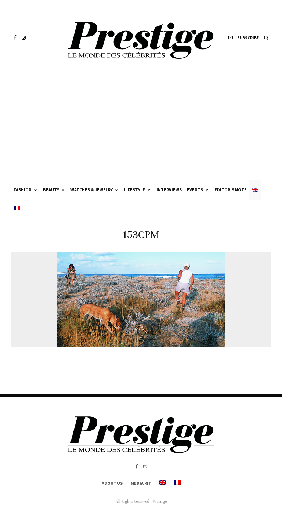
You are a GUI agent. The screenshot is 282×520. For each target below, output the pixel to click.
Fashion (23, 189)
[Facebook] (15, 37)
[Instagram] (23, 37)
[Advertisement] (141, 124)
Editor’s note (230, 189)
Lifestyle (134, 189)
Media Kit (141, 483)
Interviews (169, 189)
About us (112, 483)
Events (195, 189)
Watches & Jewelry (91, 189)
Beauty (51, 189)
